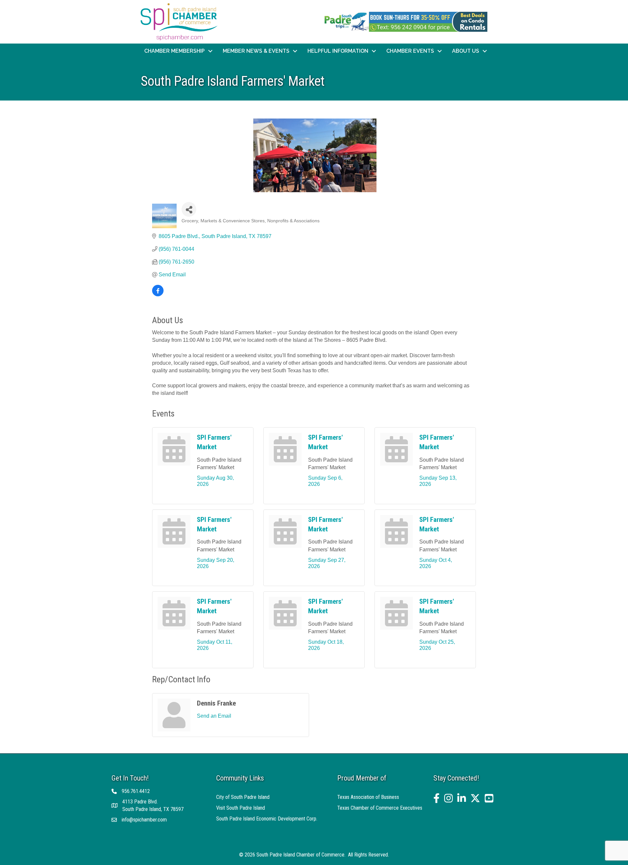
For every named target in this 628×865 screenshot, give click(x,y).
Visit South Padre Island (240, 808)
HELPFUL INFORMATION (337, 51)
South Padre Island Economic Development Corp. (266, 819)
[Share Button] (189, 209)
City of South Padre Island (243, 797)
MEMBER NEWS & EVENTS (256, 51)
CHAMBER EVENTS (410, 51)
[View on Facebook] (158, 294)
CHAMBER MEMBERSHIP (174, 51)
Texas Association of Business (368, 797)
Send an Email (214, 716)
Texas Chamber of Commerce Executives (379, 808)
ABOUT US (465, 51)
